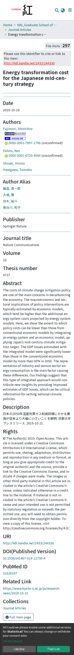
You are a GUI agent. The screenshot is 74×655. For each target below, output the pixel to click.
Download (17, 125)
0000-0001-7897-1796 (24, 179)
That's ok (53, 649)
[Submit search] (56, 10)
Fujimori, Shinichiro (18, 165)
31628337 (10, 609)
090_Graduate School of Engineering (37, 24)
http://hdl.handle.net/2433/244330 (28, 579)
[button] (62, 10)
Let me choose (12, 641)
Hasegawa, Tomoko (17, 206)
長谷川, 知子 (12, 243)
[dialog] (37, 639)
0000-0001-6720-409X (24, 191)
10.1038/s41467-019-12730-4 (24, 594)
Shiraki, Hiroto (14, 199)
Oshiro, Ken (11, 187)
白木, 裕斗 (10, 237)
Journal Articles (19, 29)
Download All (32, 100)
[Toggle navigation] (69, 10)
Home (7, 24)
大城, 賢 (8, 231)
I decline (19, 649)
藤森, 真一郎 (12, 224)
